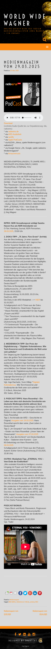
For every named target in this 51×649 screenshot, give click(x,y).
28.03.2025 (8, 231)
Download (8, 123)
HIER (37, 300)
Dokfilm (14, 602)
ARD (10, 602)
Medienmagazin (14, 600)
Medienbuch (20, 602)
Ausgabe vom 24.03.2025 (22, 420)
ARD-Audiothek (14, 134)
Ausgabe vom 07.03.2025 (27, 434)
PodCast (27, 602)
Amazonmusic (14, 153)
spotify (11, 137)
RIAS (36, 602)
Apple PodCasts (15, 140)
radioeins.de (13, 131)
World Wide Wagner (25, 20)
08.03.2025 (8, 445)
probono (32, 602)
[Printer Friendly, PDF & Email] (11, 593)
